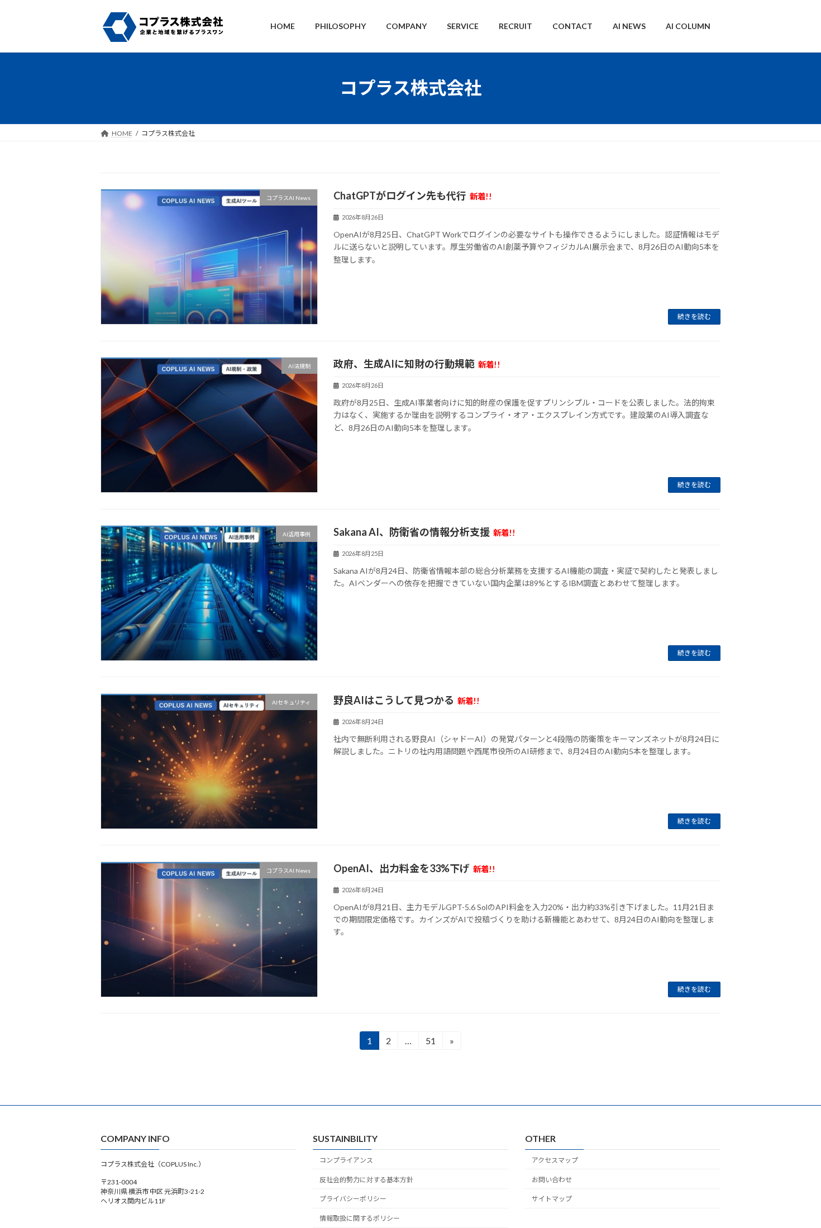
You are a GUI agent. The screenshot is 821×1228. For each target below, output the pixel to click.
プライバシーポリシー (352, 1199)
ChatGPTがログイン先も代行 (412, 195)
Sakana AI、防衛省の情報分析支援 (424, 532)
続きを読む (694, 316)
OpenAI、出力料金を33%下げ (414, 868)
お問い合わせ (552, 1179)
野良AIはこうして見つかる (406, 700)
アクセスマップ (555, 1160)
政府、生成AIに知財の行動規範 (416, 364)
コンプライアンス (346, 1160)
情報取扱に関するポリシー (359, 1219)
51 (430, 1042)
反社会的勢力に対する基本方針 (366, 1179)
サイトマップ (552, 1199)
